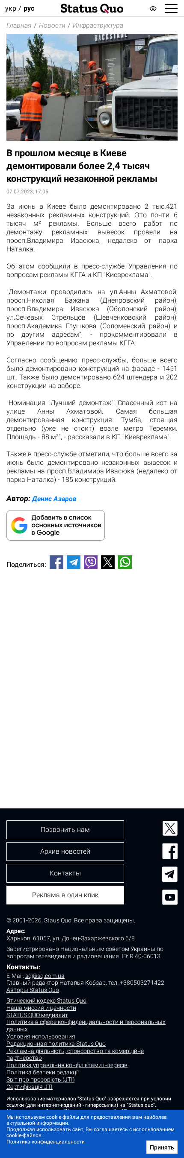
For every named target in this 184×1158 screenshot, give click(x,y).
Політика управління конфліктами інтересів (67, 1065)
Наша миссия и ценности (41, 1007)
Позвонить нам (65, 829)
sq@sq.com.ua (45, 975)
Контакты (22, 967)
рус (29, 8)
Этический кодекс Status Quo (46, 1000)
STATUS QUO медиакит (37, 1015)
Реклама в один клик (65, 895)
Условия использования (40, 1036)
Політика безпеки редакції (42, 1072)
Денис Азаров (54, 499)
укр (10, 8)
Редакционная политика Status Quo (56, 1043)
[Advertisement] (92, 674)
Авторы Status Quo (32, 989)
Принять (162, 1147)
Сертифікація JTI (29, 1086)
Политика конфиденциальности (45, 1142)
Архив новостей (65, 851)
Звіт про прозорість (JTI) (40, 1079)
